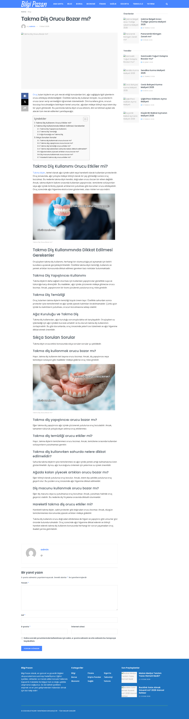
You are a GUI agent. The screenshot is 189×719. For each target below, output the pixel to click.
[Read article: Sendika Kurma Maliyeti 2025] (131, 74)
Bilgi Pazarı (34, 4)
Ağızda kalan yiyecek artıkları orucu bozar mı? (59, 151)
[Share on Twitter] (24, 102)
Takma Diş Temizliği (48, 131)
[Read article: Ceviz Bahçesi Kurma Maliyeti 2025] (131, 88)
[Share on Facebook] (24, 96)
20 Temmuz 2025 (148, 76)
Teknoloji (138, 4)
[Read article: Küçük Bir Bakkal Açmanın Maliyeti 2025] (131, 117)
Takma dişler (39, 172)
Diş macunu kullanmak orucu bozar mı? (56, 154)
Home (23, 12)
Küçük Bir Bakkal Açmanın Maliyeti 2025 (154, 114)
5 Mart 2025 (44, 26)
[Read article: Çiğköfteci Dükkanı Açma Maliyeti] (131, 103)
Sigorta (124, 4)
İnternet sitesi (78, 626)
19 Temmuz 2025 (148, 105)
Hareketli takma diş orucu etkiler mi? (55, 157)
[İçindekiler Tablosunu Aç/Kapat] (84, 119)
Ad (23, 615)
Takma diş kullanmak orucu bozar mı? (56, 140)
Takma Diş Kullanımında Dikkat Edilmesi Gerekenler (60, 126)
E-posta (26, 626)
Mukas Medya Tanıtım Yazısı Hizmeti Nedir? (150, 674)
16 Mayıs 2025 (147, 91)
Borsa (79, 4)
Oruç (35, 94)
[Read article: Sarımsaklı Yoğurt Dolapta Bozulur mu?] (131, 60)
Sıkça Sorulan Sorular (46, 137)
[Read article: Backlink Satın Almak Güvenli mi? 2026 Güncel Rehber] (129, 691)
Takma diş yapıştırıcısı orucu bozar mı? (56, 143)
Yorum (25, 583)
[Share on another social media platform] (24, 108)
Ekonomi (91, 4)
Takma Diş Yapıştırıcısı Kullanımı (53, 129)
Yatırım (150, 4)
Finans (102, 4)
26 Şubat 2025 (147, 62)
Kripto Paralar (94, 677)
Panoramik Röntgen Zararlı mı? (151, 35)
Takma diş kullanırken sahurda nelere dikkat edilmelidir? (63, 149)
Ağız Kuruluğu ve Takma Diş (51, 134)
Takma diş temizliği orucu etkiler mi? (55, 146)
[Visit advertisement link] (69, 538)
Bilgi (69, 4)
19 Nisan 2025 (147, 40)
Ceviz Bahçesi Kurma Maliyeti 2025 (151, 86)
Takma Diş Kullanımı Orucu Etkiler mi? (53, 123)
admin (32, 26)
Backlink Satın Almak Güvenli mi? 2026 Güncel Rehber (151, 690)
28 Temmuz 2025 (148, 28)
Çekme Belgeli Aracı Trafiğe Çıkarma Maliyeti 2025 (153, 22)
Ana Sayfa (58, 4)
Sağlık (113, 4)
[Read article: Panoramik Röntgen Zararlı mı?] (131, 38)
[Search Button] (167, 4)
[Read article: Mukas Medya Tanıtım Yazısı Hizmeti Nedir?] (129, 677)
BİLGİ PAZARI (32, 711)
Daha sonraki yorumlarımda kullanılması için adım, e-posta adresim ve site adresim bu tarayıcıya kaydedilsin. (70, 639)
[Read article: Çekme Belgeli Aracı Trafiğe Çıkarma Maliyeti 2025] (131, 23)
